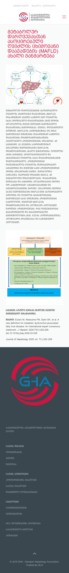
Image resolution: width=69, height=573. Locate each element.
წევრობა (11, 464)
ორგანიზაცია (14, 452)
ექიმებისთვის (14, 513)
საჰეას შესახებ (15, 446)
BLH (40, 565)
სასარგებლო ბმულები (19, 529)
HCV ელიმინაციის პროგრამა (23, 523)
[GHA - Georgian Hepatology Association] (34, 17)
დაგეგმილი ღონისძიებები (21, 492)
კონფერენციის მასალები (21, 480)
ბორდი (10, 458)
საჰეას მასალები (16, 486)
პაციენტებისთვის (16, 507)
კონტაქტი (12, 535)
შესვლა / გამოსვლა (43, 5)
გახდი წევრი (20, 5)
